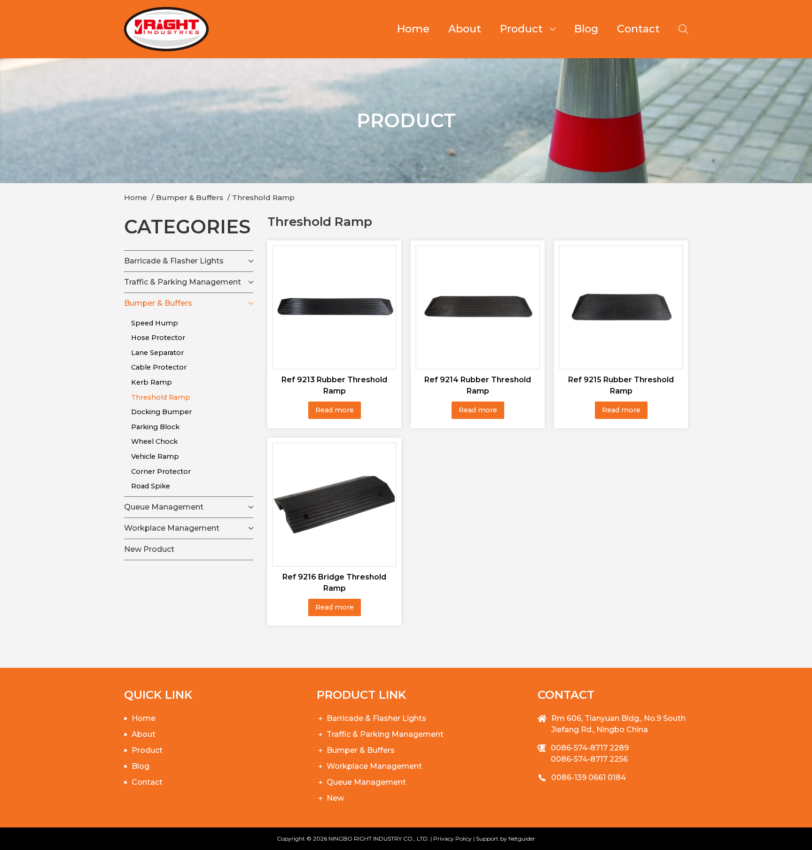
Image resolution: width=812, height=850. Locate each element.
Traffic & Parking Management (182, 282)
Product (521, 29)
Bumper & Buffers (158, 303)
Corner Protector (161, 471)
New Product (149, 549)
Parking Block (155, 427)
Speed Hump (154, 323)
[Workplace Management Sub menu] (251, 528)
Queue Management (163, 506)
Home (413, 29)
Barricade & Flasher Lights (174, 260)
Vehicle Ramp (155, 456)
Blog (586, 29)
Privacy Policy (452, 838)
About (464, 29)
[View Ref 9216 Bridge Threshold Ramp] (334, 504)
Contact (638, 29)
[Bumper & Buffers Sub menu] (251, 303)
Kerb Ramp (151, 382)
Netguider (521, 838)
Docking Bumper (161, 412)
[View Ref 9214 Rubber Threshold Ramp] (477, 306)
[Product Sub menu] (556, 29)
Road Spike (150, 486)
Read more (334, 410)
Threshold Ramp (160, 397)
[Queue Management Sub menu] (251, 507)
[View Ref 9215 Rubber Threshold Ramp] (621, 306)
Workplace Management (171, 528)
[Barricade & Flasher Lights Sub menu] (251, 261)
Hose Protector (158, 337)
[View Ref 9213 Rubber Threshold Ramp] (334, 306)
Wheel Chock (154, 441)
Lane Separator (157, 352)
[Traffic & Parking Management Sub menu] (251, 282)
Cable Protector (159, 367)
